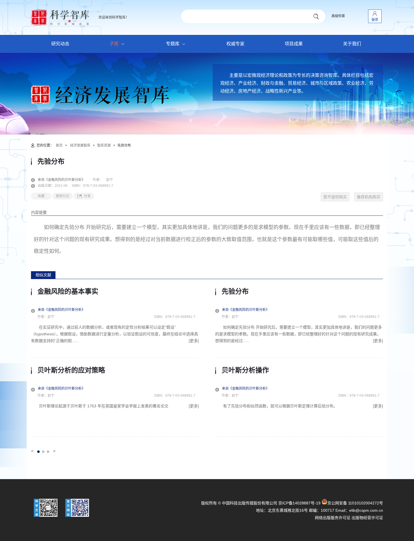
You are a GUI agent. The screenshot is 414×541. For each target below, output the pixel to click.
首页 (59, 145)
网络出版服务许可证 (332, 517)
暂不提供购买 (335, 197)
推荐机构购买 (368, 197)
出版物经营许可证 (367, 517)
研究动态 (60, 43)
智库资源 (104, 145)
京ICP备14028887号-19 (299, 503)
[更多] (194, 340)
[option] (115, 362)
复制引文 (62, 196)
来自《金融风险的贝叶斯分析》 (65, 180)
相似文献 (43, 275)
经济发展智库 (80, 145)
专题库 (172, 43)
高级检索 (338, 16)
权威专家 (235, 43)
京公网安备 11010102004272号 (355, 503)
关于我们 (352, 43)
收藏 (41, 196)
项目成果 (294, 43)
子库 (114, 43)
